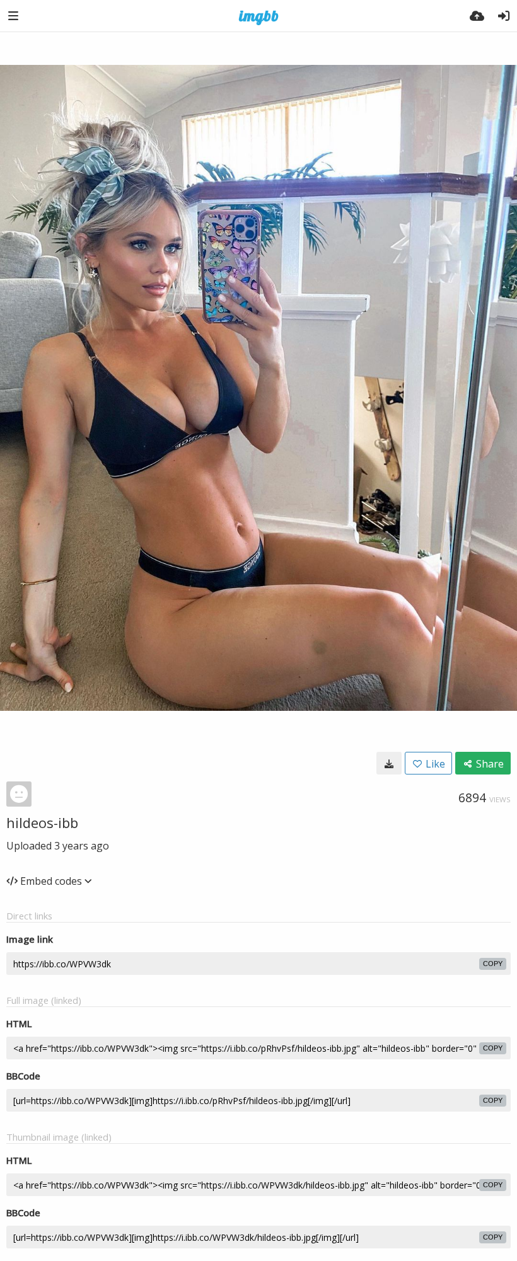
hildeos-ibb (42, 822)
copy (492, 963)
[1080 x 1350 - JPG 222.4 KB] (389, 763)
